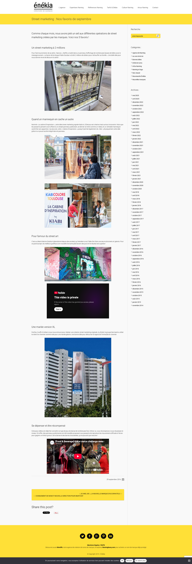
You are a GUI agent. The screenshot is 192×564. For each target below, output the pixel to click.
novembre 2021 (137, 145)
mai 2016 (135, 272)
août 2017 (136, 222)
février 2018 (136, 202)
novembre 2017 (137, 212)
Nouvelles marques (139, 79)
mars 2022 (136, 132)
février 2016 (136, 282)
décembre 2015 (137, 289)
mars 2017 (136, 239)
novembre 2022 (137, 105)
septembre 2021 (138, 152)
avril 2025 (135, 99)
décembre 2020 (137, 182)
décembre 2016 (137, 249)
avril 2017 (135, 235)
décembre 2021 (137, 142)
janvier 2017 (136, 245)
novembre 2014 (137, 305)
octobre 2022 (137, 109)
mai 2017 (135, 232)
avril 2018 (135, 195)
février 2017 (136, 242)
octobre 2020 (137, 189)
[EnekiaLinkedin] (110, 536)
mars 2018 (136, 199)
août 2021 (136, 155)
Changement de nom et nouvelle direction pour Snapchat (59, 496)
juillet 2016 (136, 265)
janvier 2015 (136, 302)
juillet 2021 (136, 159)
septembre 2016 (138, 259)
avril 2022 (135, 129)
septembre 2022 (138, 112)
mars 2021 (136, 172)
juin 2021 (135, 162)
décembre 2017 (137, 209)
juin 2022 (135, 122)
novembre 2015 (137, 292)
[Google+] (96, 536)
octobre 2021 (137, 149)
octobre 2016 (137, 255)
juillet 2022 (136, 119)
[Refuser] (189, 561)
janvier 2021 (136, 179)
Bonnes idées (137, 59)
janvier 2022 (136, 139)
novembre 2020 (137, 185)
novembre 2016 (137, 252)
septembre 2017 (138, 219)
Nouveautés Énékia (139, 76)
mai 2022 (135, 125)
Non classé (136, 73)
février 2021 (136, 175)
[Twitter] (82, 536)
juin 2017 (135, 229)
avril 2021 (135, 169)
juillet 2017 (136, 225)
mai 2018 (135, 192)
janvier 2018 (136, 205)
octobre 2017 (137, 215)
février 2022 (136, 135)
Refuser (129, 560)
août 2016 (136, 262)
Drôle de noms (137, 63)
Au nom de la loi (137, 56)
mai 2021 (135, 165)
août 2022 (136, 115)
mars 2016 (136, 279)
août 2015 (136, 299)
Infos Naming (137, 66)
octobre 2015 (137, 295)
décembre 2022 (137, 102)
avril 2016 (135, 275)
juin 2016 (135, 269)
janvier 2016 (136, 285)
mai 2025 (135, 95)
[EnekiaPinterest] (103, 536)
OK (122, 560)
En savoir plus (141, 560)
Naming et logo (137, 69)
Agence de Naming (138, 53)
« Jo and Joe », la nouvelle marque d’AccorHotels (100, 494)
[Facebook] (89, 536)
